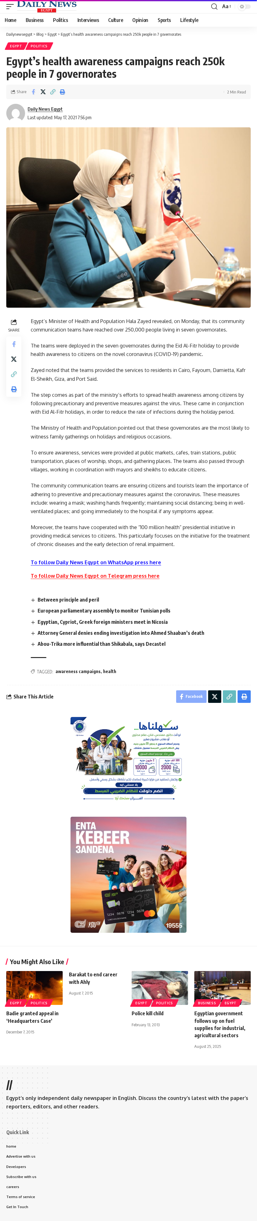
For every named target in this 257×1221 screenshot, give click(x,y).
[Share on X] (43, 92)
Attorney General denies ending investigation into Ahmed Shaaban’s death (121, 633)
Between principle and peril (68, 600)
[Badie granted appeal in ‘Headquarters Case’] (34, 988)
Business (207, 1003)
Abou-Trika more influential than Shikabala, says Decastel (101, 644)
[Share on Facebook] (33, 92)
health (109, 671)
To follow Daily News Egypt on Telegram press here (95, 576)
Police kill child (148, 1013)
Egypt (16, 46)
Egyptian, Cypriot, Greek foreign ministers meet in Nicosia (103, 622)
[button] (11, 7)
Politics (39, 46)
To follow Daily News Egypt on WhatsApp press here (96, 562)
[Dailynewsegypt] (46, 7)
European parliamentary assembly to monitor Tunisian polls (104, 611)
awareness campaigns (78, 671)
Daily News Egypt (45, 109)
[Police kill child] (160, 988)
